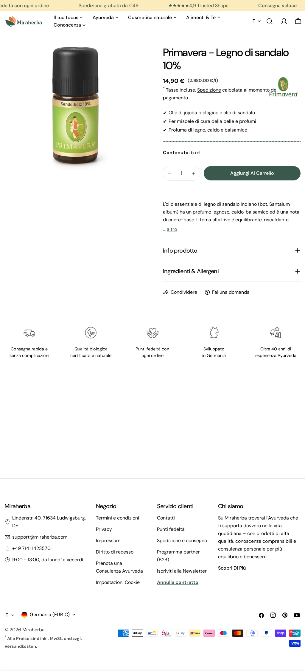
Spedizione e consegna (182, 540)
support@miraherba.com (39, 537)
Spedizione (209, 90)
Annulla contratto (177, 582)
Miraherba (33, 630)
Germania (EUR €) (50, 614)
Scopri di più (232, 568)
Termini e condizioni (117, 518)
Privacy (104, 529)
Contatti (166, 518)
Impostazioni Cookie (118, 582)
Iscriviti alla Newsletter (182, 571)
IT (253, 21)
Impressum (108, 540)
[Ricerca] (270, 21)
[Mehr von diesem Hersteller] (284, 86)
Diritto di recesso (114, 552)
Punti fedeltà (171, 529)
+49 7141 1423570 (31, 548)
